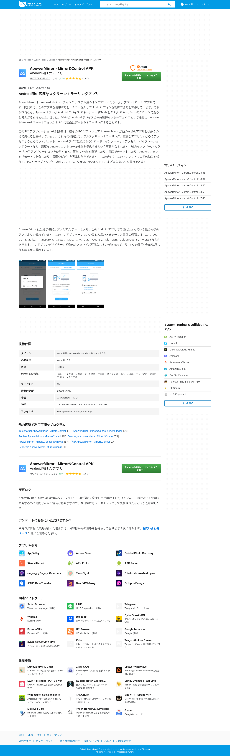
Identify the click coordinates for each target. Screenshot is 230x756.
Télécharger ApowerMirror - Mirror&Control (42, 431)
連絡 (30, 735)
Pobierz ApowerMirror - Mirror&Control (40, 436)
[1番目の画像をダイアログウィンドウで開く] (61, 284)
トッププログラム (83, 4)
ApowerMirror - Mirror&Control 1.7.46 (184, 198)
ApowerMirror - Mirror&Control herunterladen (98, 431)
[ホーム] (20, 59)
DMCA (107, 741)
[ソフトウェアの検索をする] (169, 4)
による (43, 78)
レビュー (66, 4)
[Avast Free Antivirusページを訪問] (141, 68)
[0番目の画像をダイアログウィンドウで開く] (32, 284)
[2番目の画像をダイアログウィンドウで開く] (90, 284)
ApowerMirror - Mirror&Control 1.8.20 (184, 185)
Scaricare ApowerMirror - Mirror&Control (41, 447)
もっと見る (187, 207)
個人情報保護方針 (70, 741)
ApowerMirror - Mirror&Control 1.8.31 (184, 179)
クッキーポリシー (46, 741)
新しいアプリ (91, 741)
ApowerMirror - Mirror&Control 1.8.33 (184, 172)
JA (203, 4)
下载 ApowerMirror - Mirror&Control (90, 441)
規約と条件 (25, 741)
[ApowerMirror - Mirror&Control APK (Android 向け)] (22, 73)
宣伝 (39, 735)
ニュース (54, 4)
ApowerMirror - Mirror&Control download (41, 441)
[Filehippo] (30, 4)
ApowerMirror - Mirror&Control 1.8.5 (184, 192)
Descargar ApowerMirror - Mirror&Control (90, 436)
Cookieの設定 (123, 741)
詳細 (21, 735)
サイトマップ (54, 735)
